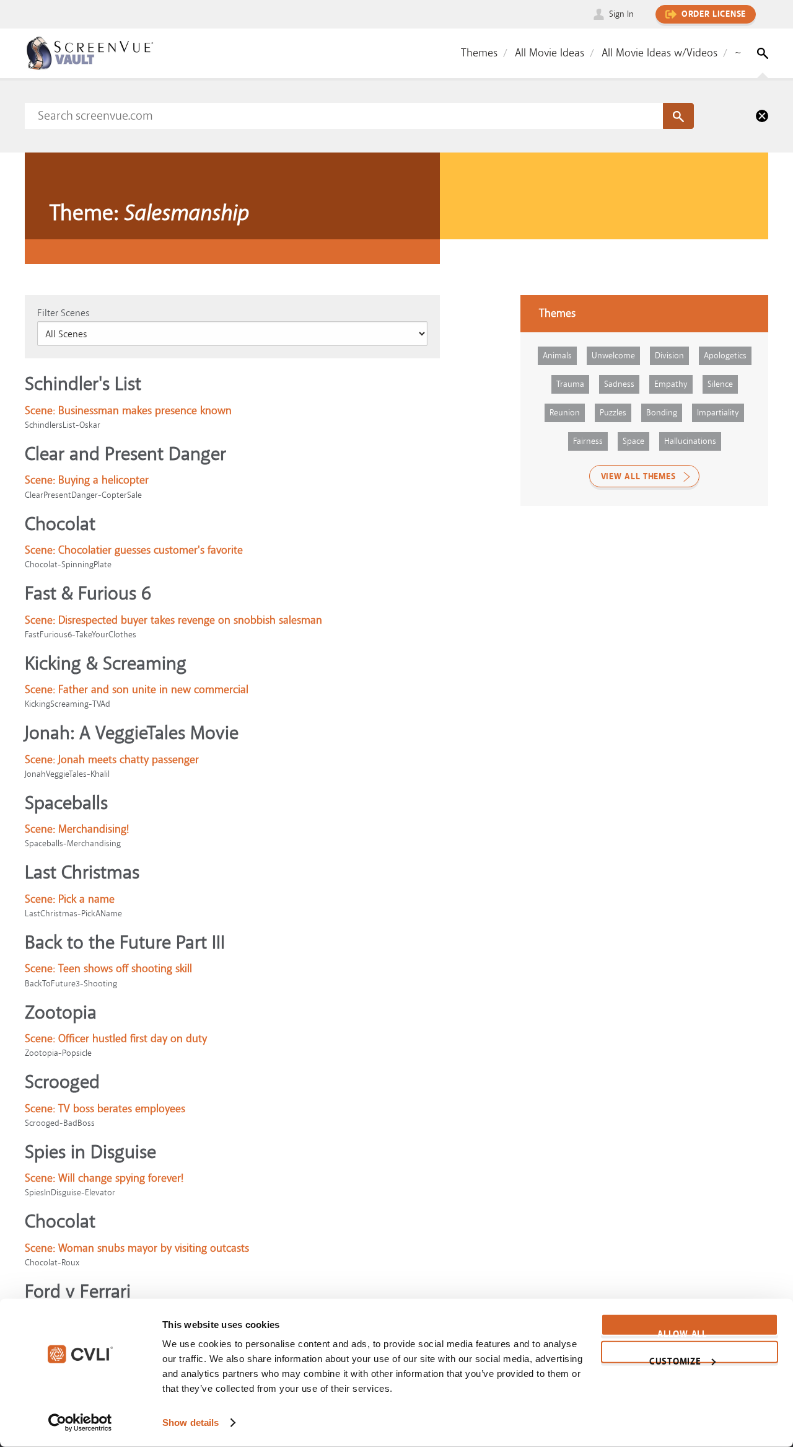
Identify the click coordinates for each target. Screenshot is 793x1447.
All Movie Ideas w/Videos (659, 53)
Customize (675, 1359)
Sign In (621, 14)
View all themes (638, 476)
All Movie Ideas (549, 53)
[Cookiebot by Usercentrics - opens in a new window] (80, 1423)
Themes (479, 53)
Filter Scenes (63, 313)
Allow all (681, 1332)
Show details (190, 1422)
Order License (713, 14)
